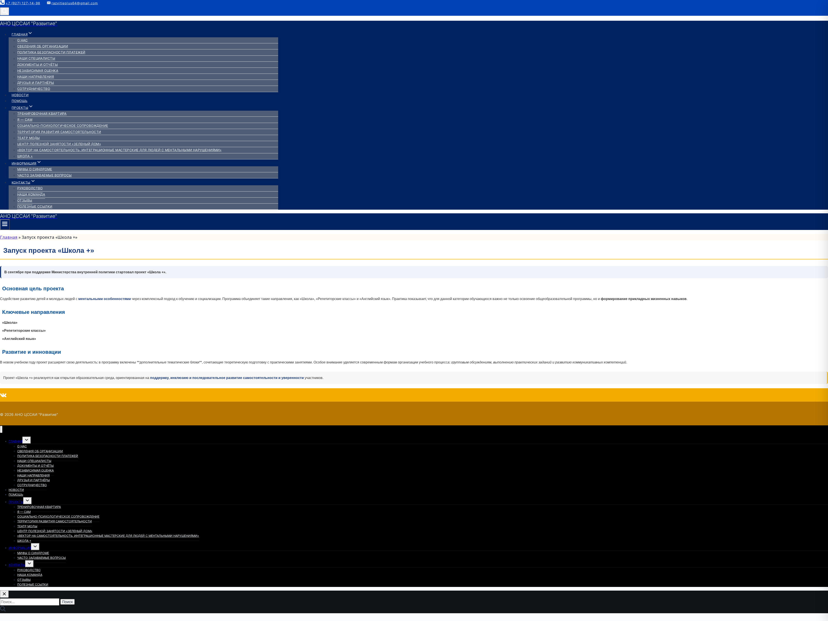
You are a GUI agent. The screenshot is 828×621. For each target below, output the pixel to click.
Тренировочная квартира (42, 114)
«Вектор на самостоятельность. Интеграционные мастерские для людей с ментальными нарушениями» (119, 150)
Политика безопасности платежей (51, 52)
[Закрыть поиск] (4, 594)
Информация (20, 548)
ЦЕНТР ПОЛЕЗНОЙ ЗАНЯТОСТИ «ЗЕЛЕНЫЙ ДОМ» (59, 144)
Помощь (20, 101)
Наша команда (31, 194)
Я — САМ (24, 120)
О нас (22, 40)
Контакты (17, 565)
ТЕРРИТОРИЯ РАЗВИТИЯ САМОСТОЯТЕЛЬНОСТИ (59, 132)
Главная (8, 237)
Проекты (16, 502)
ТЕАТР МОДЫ (28, 138)
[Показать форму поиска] (4, 11)
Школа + (25, 156)
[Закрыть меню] (1, 429)
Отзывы (24, 200)
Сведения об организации (42, 46)
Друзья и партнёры (35, 83)
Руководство (30, 188)
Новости (20, 95)
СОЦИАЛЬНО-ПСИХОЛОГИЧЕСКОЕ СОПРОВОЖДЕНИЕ (62, 126)
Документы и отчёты (37, 65)
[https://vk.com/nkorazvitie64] (3, 395)
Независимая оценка (37, 71)
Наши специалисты (36, 59)
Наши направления (35, 77)
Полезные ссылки (34, 206)
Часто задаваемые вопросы (44, 175)
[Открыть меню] (5, 224)
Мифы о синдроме (34, 169)
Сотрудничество (33, 89)
